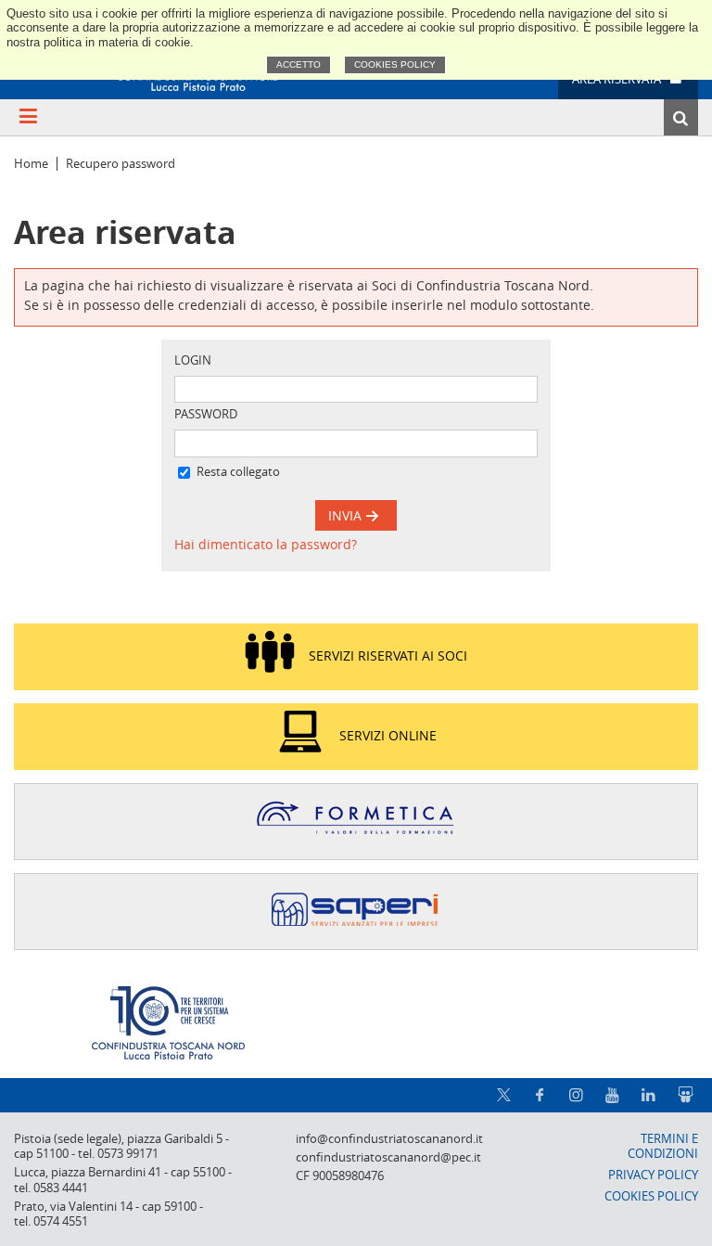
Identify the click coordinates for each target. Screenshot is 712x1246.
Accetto (298, 64)
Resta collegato (238, 472)
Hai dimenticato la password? (265, 544)
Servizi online (388, 734)
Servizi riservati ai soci (388, 654)
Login (192, 360)
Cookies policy (395, 64)
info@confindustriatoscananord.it (389, 1139)
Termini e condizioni (663, 1146)
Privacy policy (653, 1175)
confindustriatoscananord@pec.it (388, 1157)
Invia (346, 515)
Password (205, 414)
